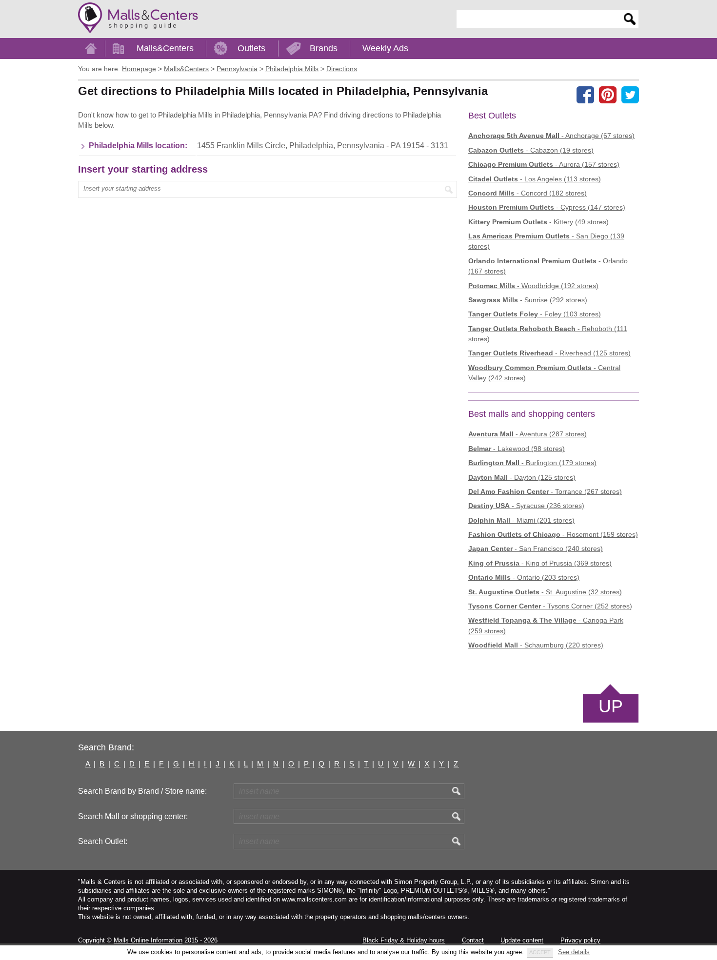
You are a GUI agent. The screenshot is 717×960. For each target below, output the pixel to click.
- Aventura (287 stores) (527, 434)
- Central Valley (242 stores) (544, 373)
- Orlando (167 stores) (548, 266)
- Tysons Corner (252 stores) (550, 606)
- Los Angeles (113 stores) (534, 179)
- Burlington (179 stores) (532, 463)
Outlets (251, 48)
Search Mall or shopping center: (133, 816)
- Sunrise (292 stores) (527, 300)
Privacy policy (580, 940)
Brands (324, 48)
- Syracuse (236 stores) (526, 505)
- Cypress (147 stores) (546, 207)
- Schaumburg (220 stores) (535, 645)
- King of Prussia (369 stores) (540, 563)
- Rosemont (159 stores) (553, 534)
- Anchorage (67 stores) (551, 135)
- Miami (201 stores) (521, 520)
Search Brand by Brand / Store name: (142, 791)
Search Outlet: (102, 841)
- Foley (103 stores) (534, 314)
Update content (521, 940)
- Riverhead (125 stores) (549, 353)
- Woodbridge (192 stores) (533, 286)
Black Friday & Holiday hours (403, 940)
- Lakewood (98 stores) (516, 448)
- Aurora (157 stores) (543, 164)
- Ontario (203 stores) (523, 577)
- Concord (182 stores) (527, 193)
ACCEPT (540, 952)
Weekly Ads (385, 48)
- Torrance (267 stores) (545, 491)
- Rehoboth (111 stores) (547, 334)
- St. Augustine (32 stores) (545, 592)
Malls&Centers (165, 48)
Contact (473, 940)
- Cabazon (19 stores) (531, 150)
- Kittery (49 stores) (538, 222)
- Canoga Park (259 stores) (545, 625)
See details (574, 952)
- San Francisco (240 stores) (535, 548)
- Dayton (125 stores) (522, 477)
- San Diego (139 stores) (546, 241)
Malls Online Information (148, 940)
